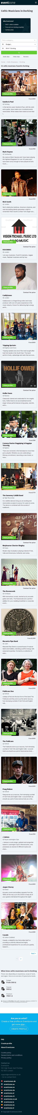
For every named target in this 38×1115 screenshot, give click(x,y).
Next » (33, 953)
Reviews (26, 56)
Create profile (19, 1029)
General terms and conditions (11, 1055)
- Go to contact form (8, 1077)
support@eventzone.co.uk (11, 1074)
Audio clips (6, 56)
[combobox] (21, 48)
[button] (19, 40)
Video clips (16, 56)
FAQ (2, 1039)
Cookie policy (6, 1053)
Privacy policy (6, 1058)
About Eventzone (7, 1047)
